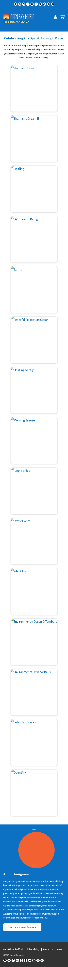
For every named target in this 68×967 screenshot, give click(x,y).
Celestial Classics (34, 748)
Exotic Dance (34, 547)
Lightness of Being (34, 245)
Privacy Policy (33, 949)
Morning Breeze (34, 446)
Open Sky (34, 802)
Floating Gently (34, 394)
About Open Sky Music (13, 949)
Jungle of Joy (34, 496)
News (59, 949)
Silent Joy (34, 597)
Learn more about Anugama (22, 927)
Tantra (34, 295)
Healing (34, 194)
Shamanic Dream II (34, 144)
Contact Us (48, 949)
